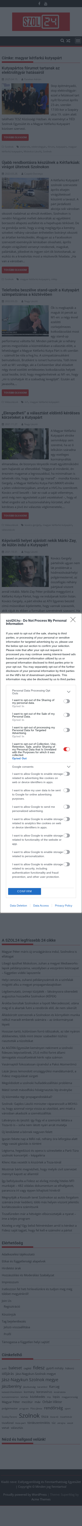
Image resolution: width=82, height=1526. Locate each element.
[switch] (66, 701)
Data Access (41, 905)
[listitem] (41, 692)
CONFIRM (24, 891)
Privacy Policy (63, 905)
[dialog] (41, 763)
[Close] (74, 621)
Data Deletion (18, 905)
